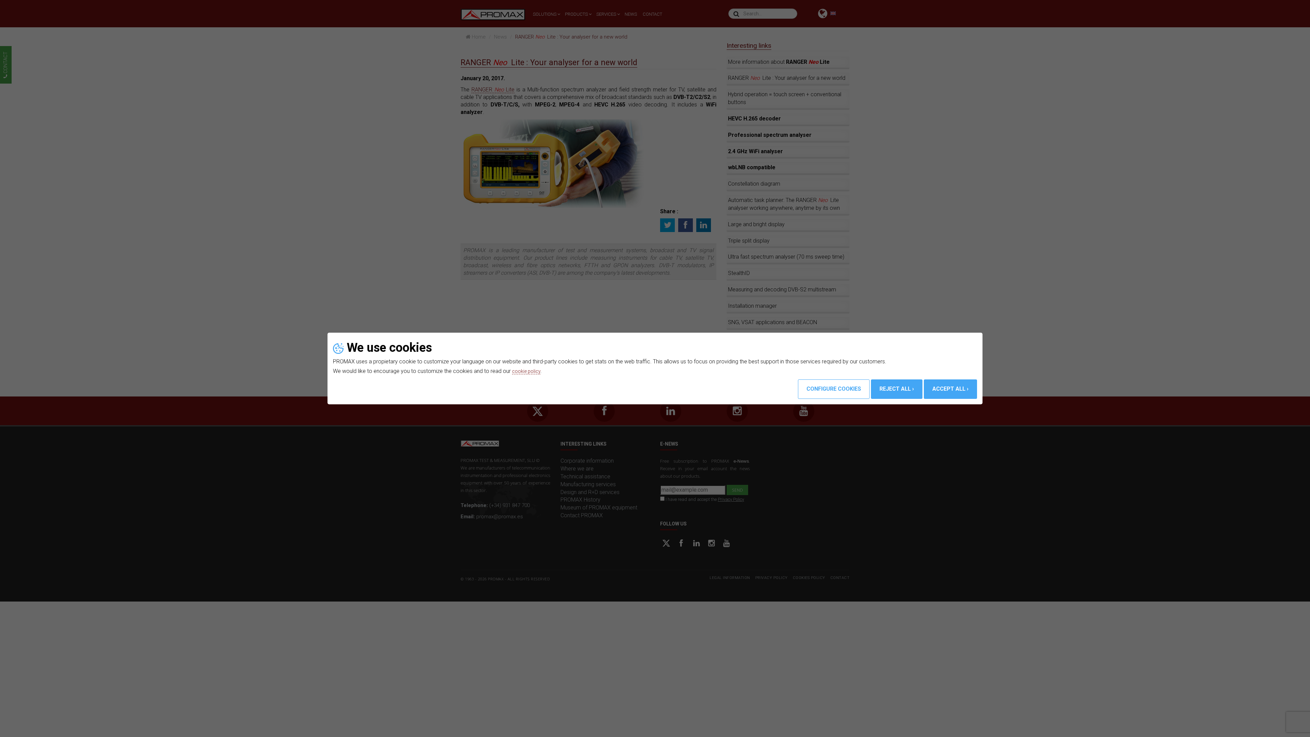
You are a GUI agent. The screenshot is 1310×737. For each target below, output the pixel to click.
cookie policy (528, 371)
